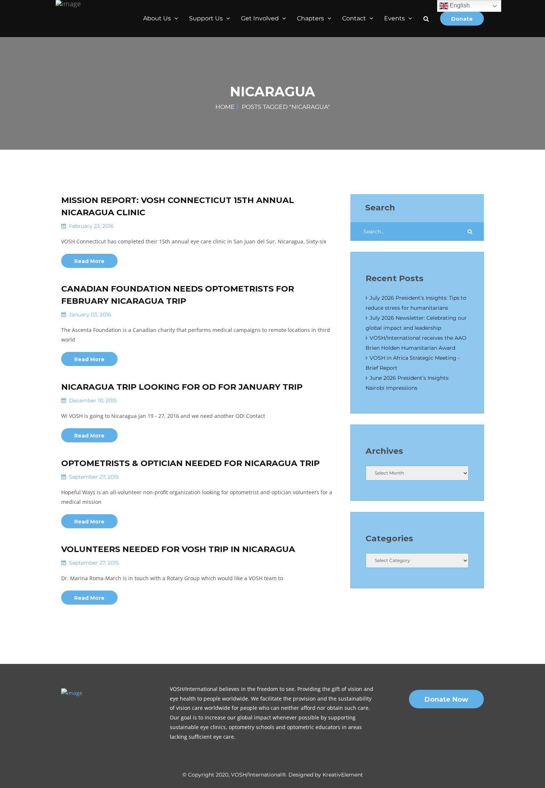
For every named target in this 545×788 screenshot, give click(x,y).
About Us (157, 18)
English (459, 5)
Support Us (206, 18)
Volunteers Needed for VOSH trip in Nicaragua (178, 549)
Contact (354, 18)
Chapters (311, 18)
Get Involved (260, 18)
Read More (89, 261)
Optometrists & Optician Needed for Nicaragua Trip (190, 463)
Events (395, 18)
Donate (462, 19)
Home (225, 106)
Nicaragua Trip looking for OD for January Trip (182, 387)
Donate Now (446, 699)
